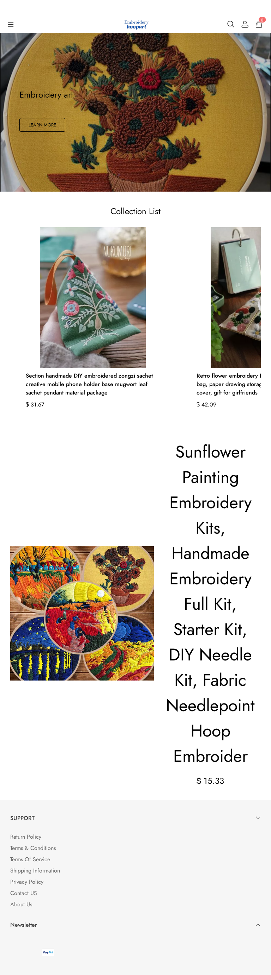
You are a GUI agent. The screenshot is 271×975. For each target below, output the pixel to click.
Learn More (42, 125)
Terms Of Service (30, 859)
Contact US (23, 893)
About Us (21, 904)
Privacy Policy (26, 882)
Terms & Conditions (33, 848)
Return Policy (25, 837)
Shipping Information (35, 871)
